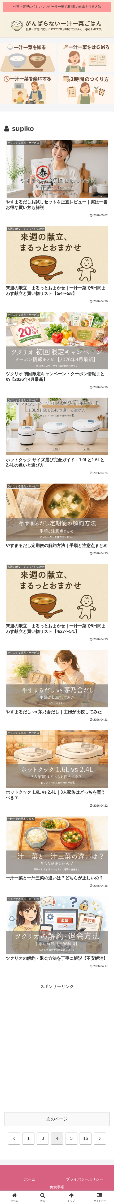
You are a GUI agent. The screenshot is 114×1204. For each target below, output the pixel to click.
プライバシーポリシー (84, 1179)
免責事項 (57, 1187)
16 (85, 1138)
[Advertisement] (57, 1047)
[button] (103, 851)
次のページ (57, 1119)
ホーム (29, 1179)
